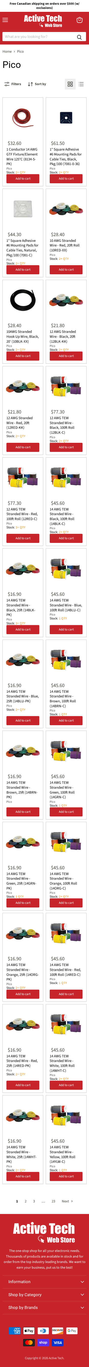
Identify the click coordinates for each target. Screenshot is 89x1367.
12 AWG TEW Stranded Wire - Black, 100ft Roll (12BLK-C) (62, 425)
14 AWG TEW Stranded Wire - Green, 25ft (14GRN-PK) (21, 881)
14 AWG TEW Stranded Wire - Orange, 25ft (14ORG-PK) (22, 972)
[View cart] (79, 20)
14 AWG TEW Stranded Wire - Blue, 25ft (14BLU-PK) (22, 696)
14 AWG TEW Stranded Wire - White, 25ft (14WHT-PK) (21, 1154)
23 (53, 1201)
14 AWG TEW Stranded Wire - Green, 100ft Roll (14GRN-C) (62, 790)
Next (66, 1201)
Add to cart (23, 178)
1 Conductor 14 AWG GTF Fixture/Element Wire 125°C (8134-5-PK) (22, 157)
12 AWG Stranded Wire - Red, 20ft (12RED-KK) (19, 422)
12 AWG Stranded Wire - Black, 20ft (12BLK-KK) (63, 336)
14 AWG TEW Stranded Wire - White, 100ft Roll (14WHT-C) (62, 1063)
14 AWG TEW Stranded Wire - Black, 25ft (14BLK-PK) (20, 607)
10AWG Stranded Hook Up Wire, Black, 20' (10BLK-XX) (22, 336)
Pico (9, 169)
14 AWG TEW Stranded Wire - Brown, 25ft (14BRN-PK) (22, 790)
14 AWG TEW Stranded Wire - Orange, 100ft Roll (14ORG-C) (63, 881)
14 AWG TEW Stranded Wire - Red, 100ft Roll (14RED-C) (65, 969)
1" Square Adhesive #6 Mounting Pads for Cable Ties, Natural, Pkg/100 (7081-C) (22, 248)
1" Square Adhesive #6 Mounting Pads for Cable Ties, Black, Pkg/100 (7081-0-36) (66, 157)
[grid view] (70, 84)
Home (7, 51)
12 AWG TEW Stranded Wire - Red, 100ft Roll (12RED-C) (22, 514)
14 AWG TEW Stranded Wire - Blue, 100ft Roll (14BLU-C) (66, 605)
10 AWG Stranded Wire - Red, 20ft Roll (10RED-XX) (65, 245)
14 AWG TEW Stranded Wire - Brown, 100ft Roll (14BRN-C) (63, 699)
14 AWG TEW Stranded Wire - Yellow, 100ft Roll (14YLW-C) (62, 1154)
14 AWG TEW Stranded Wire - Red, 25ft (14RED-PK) (22, 1061)
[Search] (79, 36)
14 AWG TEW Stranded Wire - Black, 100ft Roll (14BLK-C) (62, 516)
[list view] (81, 84)
